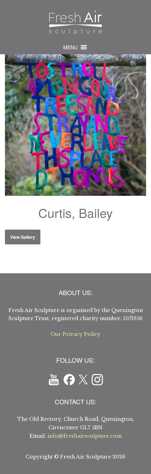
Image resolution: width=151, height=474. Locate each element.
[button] (70, 47)
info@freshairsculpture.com (84, 436)
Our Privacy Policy (75, 334)
